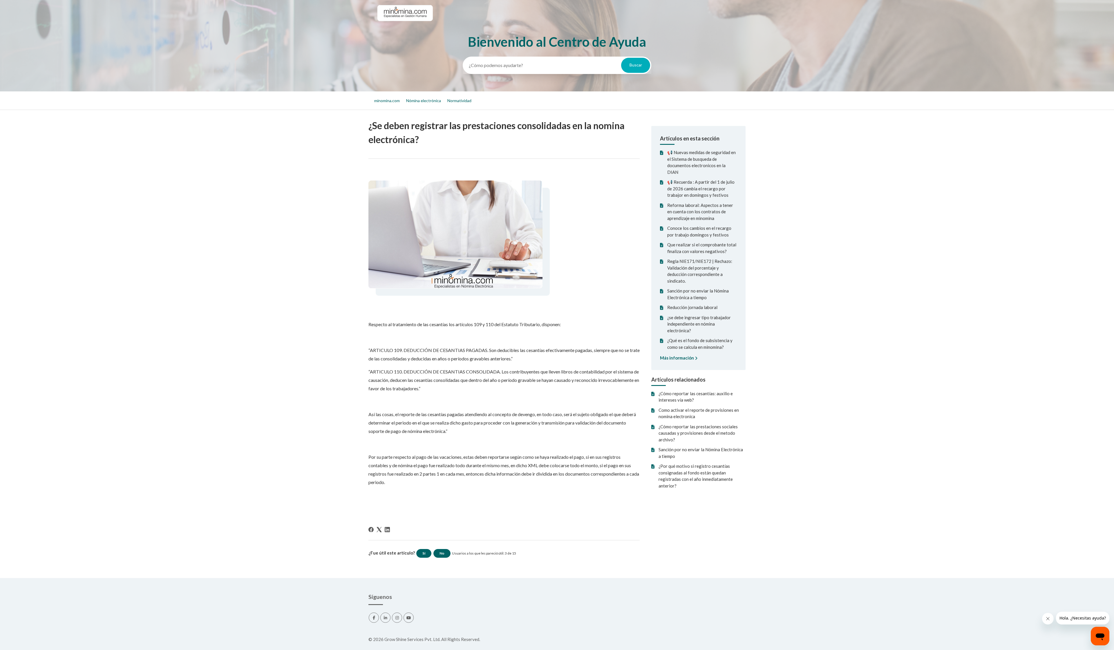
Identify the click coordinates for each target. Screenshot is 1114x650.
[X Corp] (379, 529)
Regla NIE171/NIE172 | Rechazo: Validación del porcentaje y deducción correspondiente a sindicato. (699, 271)
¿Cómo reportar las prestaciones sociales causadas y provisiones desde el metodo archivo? (698, 433)
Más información (677, 357)
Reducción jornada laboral (692, 307)
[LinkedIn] (387, 529)
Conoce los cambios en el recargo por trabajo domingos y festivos (699, 231)
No (442, 553)
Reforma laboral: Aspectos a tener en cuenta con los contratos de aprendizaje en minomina (700, 212)
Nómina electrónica (423, 100)
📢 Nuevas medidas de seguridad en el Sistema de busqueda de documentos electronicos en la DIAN (701, 162)
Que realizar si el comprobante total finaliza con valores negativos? (701, 248)
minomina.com (387, 100)
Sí (423, 553)
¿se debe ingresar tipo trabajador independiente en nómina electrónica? (699, 324)
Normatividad (459, 100)
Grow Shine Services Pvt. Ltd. (412, 639)
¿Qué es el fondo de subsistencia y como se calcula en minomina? (700, 344)
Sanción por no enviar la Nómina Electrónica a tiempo (698, 294)
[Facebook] (371, 529)
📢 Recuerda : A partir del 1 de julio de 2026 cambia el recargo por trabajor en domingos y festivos (701, 188)
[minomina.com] (404, 26)
